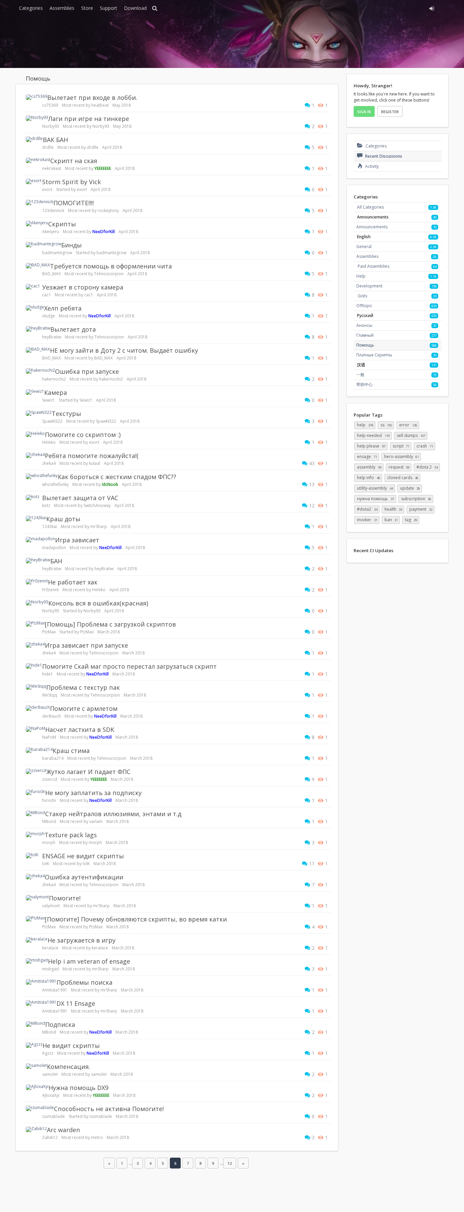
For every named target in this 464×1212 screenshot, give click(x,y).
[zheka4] (35, 455)
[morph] (35, 834)
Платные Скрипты (374, 355)
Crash (424, 446)
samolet (50, 1074)
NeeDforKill (103, 231)
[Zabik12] (36, 1129)
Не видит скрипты (71, 1045)
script (401, 446)
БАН (56, 561)
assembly (369, 467)
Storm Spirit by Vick (71, 182)
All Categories (370, 207)
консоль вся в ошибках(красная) (98, 603)
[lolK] (32, 855)
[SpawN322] (39, 413)
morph (48, 842)
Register (390, 111)
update (410, 488)
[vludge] (35, 308)
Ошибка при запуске (87, 371)
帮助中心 (364, 384)
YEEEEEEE (102, 168)
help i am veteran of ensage (89, 961)
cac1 (46, 295)
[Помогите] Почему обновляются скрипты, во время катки (136, 919)
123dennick (53, 210)
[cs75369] (36, 97)
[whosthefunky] (42, 476)
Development (369, 286)
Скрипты (62, 224)
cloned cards (402, 477)
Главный (365, 335)
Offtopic (364, 306)
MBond (49, 821)
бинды (71, 245)
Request (399, 467)
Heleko (49, 442)
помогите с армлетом (84, 708)
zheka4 (49, 463)
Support (108, 8)
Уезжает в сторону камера (82, 287)
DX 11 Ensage (75, 1003)
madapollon (54, 547)
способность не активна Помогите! (109, 1109)
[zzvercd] (36, 771)
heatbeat (100, 105)
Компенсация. (68, 1066)
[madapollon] (40, 539)
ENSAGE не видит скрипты (83, 856)
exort (47, 189)
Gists (362, 296)
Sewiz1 (48, 400)
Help (360, 276)
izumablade (53, 1116)
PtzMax (49, 632)
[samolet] (36, 1066)
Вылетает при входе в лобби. (92, 97)
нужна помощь (375, 499)
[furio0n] (35, 792)
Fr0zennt (50, 590)
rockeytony (108, 210)
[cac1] (33, 286)
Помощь (365, 345)
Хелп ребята (63, 308)
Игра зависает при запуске (86, 645)
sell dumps (411, 435)
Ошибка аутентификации (84, 877)
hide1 (47, 674)
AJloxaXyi (50, 1095)
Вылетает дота (73, 329)
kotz (46, 505)
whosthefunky (55, 484)
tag (411, 520)
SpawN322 (52, 421)
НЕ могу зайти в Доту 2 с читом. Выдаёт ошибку (124, 350)
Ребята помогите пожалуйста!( (92, 456)
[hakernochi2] (40, 371)
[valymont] (37, 897)
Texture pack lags (70, 835)
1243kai (49, 526)
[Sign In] (370, 7)
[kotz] (32, 497)
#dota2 (367, 509)
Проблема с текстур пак (83, 687)
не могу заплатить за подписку (93, 793)
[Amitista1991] (41, 982)
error (408, 425)
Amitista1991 (54, 990)
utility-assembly (375, 488)
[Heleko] (35, 434)
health (394, 509)
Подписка (60, 1024)
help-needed (373, 435)
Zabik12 (50, 1137)
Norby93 (50, 126)
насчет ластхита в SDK (79, 729)
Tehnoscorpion (109, 274)
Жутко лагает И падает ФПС (88, 772)
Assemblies (62, 8)
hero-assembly (401, 456)
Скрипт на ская (73, 161)
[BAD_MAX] (38, 265)
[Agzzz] (34, 1045)
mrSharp (98, 526)
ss (386, 425)
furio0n (49, 800)
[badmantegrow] (43, 244)
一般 (360, 374)
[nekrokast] (38, 160)
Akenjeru (50, 231)
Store (87, 8)
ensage (367, 456)
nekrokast (51, 168)
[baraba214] (39, 750)
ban (391, 520)
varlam (96, 821)
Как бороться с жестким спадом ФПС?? (117, 477)
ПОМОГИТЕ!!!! (73, 203)
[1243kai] (36, 518)
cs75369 (50, 105)
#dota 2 (427, 467)
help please (371, 446)
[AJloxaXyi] (37, 1087)
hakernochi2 (54, 379)
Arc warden (63, 1130)
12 (230, 1163)
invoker (367, 520)
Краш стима (71, 750)
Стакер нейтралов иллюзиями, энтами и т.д (113, 814)
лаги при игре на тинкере (88, 119)
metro (97, 1137)
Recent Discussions (383, 156)
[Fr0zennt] (37, 581)
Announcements (372, 227)
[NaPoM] (35, 729)
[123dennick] (39, 202)
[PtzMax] (35, 624)
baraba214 (53, 758)
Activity (371, 166)
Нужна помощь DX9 (78, 1088)
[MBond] (35, 813)
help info (368, 477)
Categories (31, 8)
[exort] (33, 181)
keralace (50, 948)
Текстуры (66, 413)
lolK (45, 863)
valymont (51, 906)
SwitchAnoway (97, 505)
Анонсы (364, 325)
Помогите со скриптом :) (83, 435)
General (364, 246)
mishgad (50, 969)
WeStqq (49, 695)
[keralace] (37, 940)
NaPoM (49, 737)
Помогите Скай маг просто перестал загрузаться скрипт (129, 666)
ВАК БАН (55, 140)
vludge (48, 316)
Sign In (364, 111)
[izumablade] (40, 1108)
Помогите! (65, 898)
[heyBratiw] (38, 329)
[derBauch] (38, 708)
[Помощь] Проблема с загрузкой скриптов (110, 624)
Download (135, 8)
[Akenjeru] (37, 223)
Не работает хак (72, 582)
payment (420, 509)
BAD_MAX (51, 274)
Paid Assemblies (373, 266)
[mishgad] (37, 961)
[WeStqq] (36, 687)
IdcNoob (110, 484)
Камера (55, 392)
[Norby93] (37, 118)
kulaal (94, 463)
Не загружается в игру (81, 940)
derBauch (51, 716)
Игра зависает (77, 540)
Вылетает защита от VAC (80, 498)
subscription (416, 499)
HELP (365, 425)
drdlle (48, 147)
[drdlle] (34, 139)
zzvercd (49, 779)
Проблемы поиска (84, 982)
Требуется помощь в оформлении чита (111, 266)
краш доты (63, 519)
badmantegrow (57, 253)
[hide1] (34, 666)
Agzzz (47, 1053)
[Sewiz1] (35, 392)
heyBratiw (51, 337)
